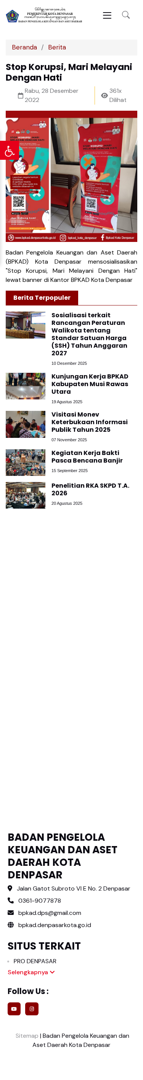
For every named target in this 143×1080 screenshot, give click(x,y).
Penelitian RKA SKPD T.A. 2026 (90, 489)
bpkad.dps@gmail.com (49, 913)
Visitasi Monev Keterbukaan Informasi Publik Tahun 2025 (89, 422)
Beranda (24, 47)
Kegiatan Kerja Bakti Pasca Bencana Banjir (87, 457)
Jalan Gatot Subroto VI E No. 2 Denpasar (73, 888)
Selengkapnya (29, 972)
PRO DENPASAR (35, 961)
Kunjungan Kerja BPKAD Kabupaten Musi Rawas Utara (90, 384)
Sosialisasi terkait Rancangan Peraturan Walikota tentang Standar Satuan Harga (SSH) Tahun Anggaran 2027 (89, 334)
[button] (125, 15)
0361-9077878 (39, 901)
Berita (57, 47)
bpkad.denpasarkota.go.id (54, 925)
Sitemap (26, 1036)
